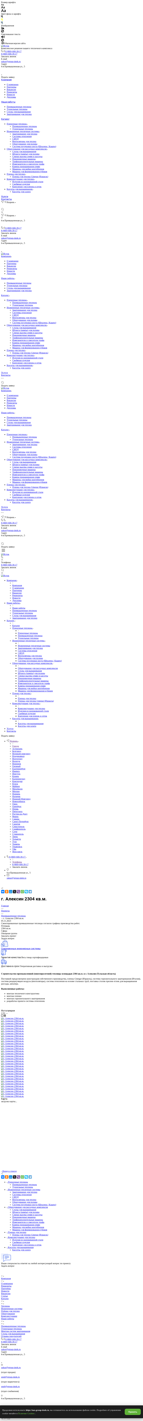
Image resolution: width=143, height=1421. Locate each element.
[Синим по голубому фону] (2, 23)
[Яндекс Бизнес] (61, 70)
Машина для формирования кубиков (29, 171)
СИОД (15, 139)
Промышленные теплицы (19, 106)
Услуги (4, 196)
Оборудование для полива (24, 144)
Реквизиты (12, 92)
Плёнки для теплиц (10, 1311)
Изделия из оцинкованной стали (27, 181)
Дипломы (11, 97)
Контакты (6, 199)
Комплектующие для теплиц (20, 179)
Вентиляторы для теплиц (24, 141)
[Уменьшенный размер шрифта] (2, 5)
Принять (132, 1412)
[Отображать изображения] (2, 28)
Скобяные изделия (21, 184)
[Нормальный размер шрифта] (3, 8)
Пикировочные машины (24, 159)
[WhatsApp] (22, 891)
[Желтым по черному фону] (2, 20)
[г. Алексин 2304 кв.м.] (12, 1018)
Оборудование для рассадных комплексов (27, 149)
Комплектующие (9, 1316)
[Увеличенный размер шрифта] (3, 11)
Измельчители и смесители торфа (28, 164)
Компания (6, 79)
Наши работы (8, 102)
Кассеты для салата (21, 191)
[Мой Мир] (10, 891)
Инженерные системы (11, 1308)
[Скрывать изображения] (2, 32)
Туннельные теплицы (17, 109)
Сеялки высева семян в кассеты (27, 156)
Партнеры (11, 87)
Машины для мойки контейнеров (28, 169)
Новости (11, 94)
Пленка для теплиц (16, 174)
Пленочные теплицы (17, 124)
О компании (12, 84)
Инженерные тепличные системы (23, 131)
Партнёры (6, 1288)
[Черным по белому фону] (2, 17)
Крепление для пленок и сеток (26, 186)
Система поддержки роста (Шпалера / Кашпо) (34, 146)
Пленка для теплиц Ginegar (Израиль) (30, 176)
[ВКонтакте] (68, 70)
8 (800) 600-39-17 (13, 51)
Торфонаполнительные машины (27, 161)
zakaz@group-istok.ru (11, 61)
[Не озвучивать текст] (2, 41)
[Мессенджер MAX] (81, 70)
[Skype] (26, 891)
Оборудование (8, 1313)
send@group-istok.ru (10, 1377)
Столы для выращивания (19, 112)
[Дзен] (74, 70)
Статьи (4, 1296)
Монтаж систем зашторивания (15, 1331)
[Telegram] (30, 891)
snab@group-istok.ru (10, 1386)
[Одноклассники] (6, 891)
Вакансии (11, 89)
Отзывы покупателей (11, 1336)
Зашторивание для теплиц (19, 114)
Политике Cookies (26, 1413)
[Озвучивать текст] (3, 37)
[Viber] (18, 891)
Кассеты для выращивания (20, 189)
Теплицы (5, 1306)
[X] (14, 891)
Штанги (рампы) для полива (25, 154)
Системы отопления (22, 136)
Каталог (5, 119)
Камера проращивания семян (26, 166)
